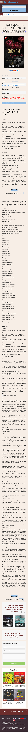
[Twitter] (18, 70)
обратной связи (6, 729)
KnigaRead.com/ (9, 2)
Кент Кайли (15, 81)
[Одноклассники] (14, 70)
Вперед (14, 190)
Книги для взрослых (12, 85)
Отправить (14, 663)
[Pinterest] (16, 70)
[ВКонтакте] (10, 70)
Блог (1, 15)
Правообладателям (16, 711)
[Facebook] (12, 70)
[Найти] (25, 7)
